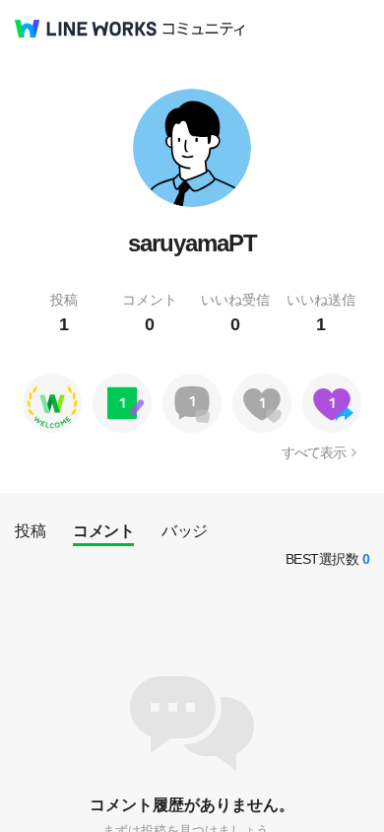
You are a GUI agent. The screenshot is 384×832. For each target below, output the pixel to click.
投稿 (30, 530)
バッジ (184, 530)
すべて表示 (314, 452)
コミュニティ (203, 29)
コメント (103, 530)
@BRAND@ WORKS (86, 28)
